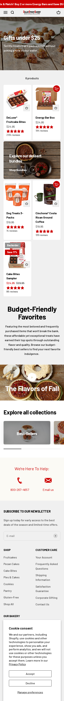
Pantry (8, 590)
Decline (30, 683)
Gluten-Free (11, 597)
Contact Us (42, 604)
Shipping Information (43, 577)
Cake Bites (10, 570)
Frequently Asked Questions (47, 566)
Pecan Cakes (11, 564)
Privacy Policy (17, 664)
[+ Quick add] (26, 108)
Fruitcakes (10, 557)
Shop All (9, 604)
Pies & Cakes (12, 577)
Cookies (9, 584)
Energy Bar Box (45, 117)
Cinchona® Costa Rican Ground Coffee (46, 217)
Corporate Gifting (46, 597)
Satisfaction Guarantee (43, 589)
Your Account (44, 557)
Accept (30, 673)
